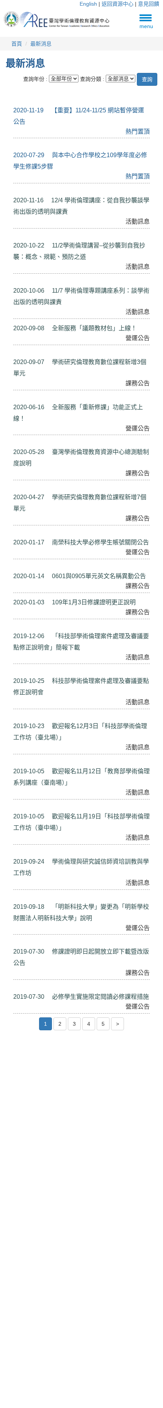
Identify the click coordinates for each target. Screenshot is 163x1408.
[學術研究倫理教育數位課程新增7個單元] (19, 488)
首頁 (16, 44)
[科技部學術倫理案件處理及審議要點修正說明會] (19, 672)
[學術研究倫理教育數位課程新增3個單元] (19, 353)
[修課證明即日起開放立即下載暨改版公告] (19, 942)
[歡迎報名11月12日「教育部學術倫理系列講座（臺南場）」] (19, 762)
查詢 (147, 79)
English (88, 4)
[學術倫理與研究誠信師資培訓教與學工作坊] (19, 852)
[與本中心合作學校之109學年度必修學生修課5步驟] (19, 146)
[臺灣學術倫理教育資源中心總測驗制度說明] (19, 443)
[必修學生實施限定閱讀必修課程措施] (19, 987)
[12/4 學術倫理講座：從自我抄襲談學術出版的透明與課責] (19, 191)
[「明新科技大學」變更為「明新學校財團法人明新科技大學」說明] (19, 897)
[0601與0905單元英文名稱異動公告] (19, 567)
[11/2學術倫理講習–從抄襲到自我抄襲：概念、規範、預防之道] (19, 236)
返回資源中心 (117, 4)
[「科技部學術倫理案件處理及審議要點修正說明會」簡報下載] (19, 627)
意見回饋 (148, 4)
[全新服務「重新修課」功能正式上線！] (19, 398)
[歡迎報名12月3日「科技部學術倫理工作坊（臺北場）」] (19, 717)
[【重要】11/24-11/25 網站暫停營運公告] (19, 101)
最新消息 (41, 44)
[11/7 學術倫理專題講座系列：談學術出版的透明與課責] (19, 281)
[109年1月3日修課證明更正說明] (141, 601)
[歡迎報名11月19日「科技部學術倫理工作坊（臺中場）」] (19, 807)
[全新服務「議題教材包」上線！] (142, 326)
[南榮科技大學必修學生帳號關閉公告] (19, 533)
